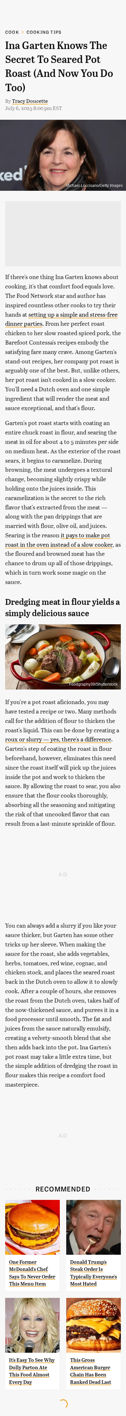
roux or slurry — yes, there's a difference (58, 739)
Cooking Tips (43, 32)
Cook (12, 32)
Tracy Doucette (30, 100)
